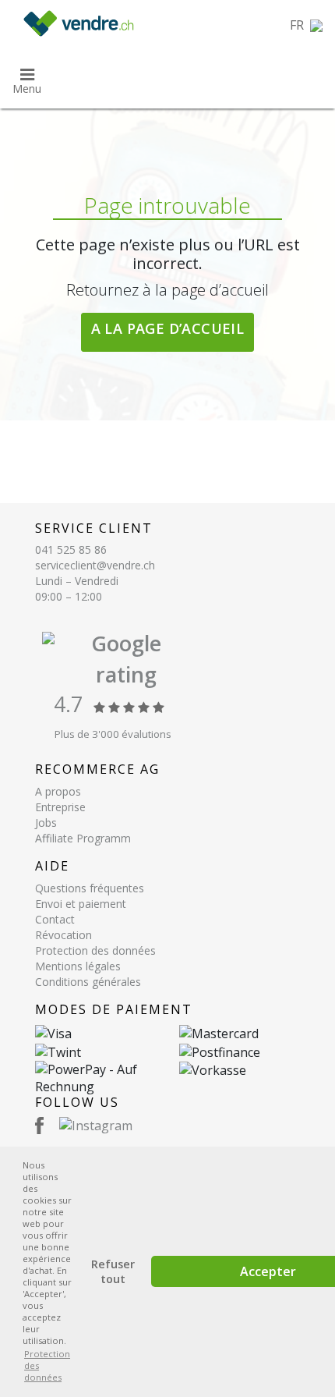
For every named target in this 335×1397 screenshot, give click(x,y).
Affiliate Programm (83, 838)
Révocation (63, 934)
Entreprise (60, 807)
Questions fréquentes (89, 888)
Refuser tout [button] (113, 1271)
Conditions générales (88, 981)
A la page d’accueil (168, 328)
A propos (58, 791)
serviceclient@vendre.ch (95, 565)
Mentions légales (78, 966)
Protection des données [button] (47, 1365)
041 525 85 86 (71, 549)
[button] (306, 25)
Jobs (46, 822)
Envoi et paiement (80, 903)
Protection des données (95, 950)
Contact (55, 919)
